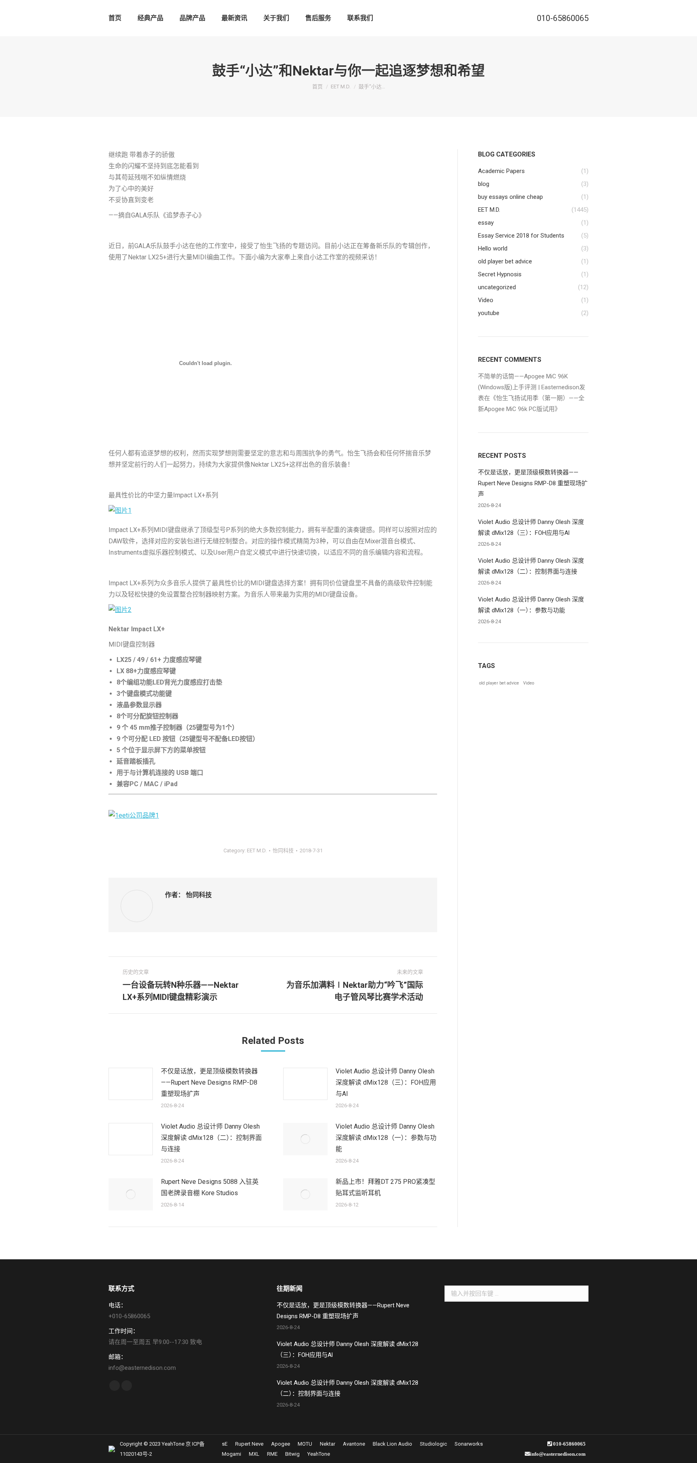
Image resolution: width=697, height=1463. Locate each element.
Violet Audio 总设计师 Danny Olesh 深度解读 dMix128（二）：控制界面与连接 (211, 1138)
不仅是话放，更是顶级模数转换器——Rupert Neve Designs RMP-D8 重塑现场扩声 (209, 1082)
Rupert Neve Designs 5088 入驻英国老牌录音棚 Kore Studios (210, 1187)
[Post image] (131, 1084)
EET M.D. (257, 850)
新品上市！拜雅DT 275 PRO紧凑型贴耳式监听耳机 (385, 1187)
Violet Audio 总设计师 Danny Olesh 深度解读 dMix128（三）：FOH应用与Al (386, 1082)
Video (528, 683)
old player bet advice (499, 683)
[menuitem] (115, 18)
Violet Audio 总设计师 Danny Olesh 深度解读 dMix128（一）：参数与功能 (386, 1138)
